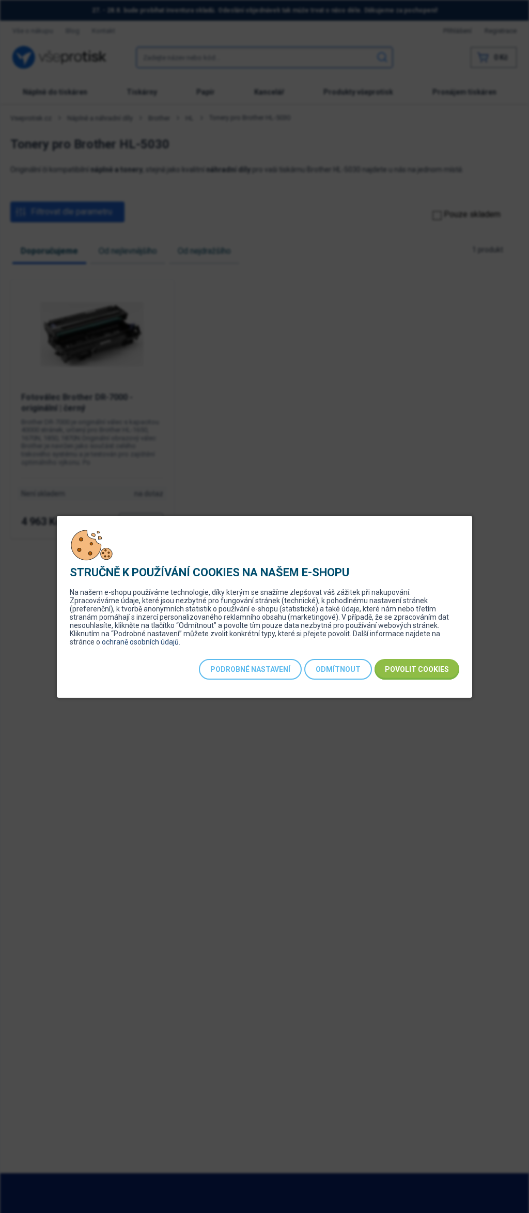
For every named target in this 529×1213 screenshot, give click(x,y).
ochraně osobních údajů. (141, 642)
